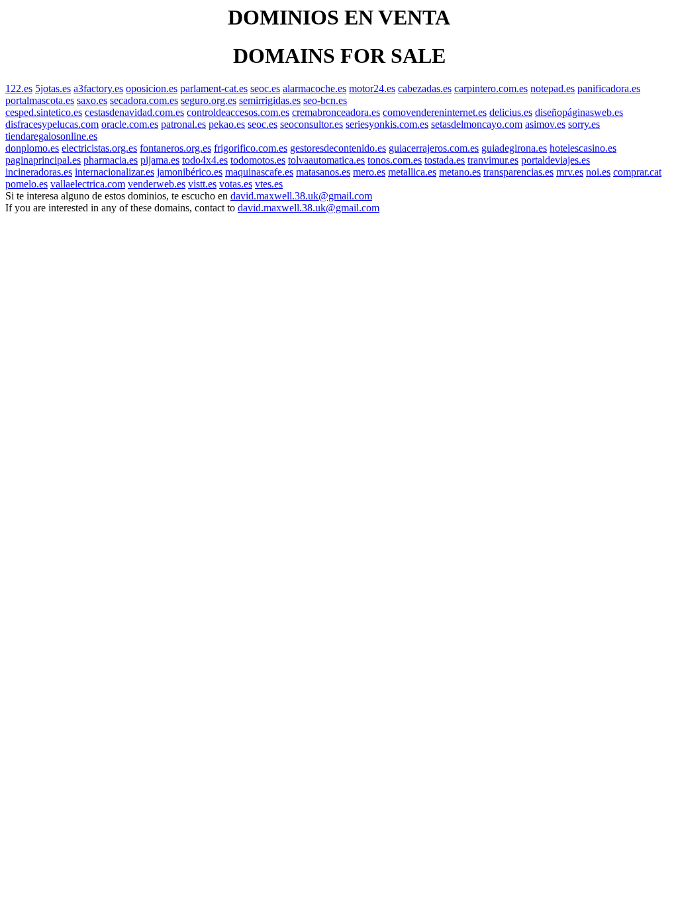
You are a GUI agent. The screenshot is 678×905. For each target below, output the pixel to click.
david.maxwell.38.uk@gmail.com (301, 195)
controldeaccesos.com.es (238, 112)
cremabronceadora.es (336, 112)
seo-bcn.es (325, 100)
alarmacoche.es (314, 88)
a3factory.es (98, 88)
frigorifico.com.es (250, 148)
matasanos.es (323, 172)
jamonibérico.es (189, 172)
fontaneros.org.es (175, 148)
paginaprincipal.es (43, 160)
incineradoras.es (38, 172)
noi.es (598, 172)
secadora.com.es (144, 100)
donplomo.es (32, 148)
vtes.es (269, 183)
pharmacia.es (110, 160)
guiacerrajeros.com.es (434, 148)
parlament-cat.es (214, 88)
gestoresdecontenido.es (338, 148)
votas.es (235, 183)
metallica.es (412, 172)
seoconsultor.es (311, 124)
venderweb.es (156, 183)
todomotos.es (257, 160)
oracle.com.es (129, 124)
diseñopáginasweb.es (579, 112)
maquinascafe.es (259, 172)
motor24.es (372, 88)
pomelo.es (26, 183)
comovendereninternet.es (435, 112)
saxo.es (92, 100)
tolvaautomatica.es (326, 160)
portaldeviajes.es (555, 160)
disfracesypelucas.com (52, 124)
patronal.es (183, 124)
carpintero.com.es (491, 88)
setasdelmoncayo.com (476, 124)
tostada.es (444, 160)
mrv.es (569, 172)
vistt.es (202, 183)
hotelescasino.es (583, 148)
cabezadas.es (425, 88)
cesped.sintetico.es (43, 112)
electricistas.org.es (99, 148)
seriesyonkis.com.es (387, 124)
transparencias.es (518, 172)
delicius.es (510, 112)
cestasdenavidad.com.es (134, 112)
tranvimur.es (492, 160)
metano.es (460, 172)
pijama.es (159, 160)
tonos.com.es (394, 160)
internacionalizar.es (114, 172)
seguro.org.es (208, 100)
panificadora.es (608, 88)
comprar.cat (637, 172)
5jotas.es (53, 88)
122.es (18, 88)
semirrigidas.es (270, 100)
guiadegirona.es (514, 148)
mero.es (369, 172)
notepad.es (552, 88)
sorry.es (584, 124)
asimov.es (545, 124)
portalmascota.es (39, 100)
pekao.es (227, 124)
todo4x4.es (205, 160)
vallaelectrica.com (87, 183)
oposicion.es (151, 88)
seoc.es (265, 88)
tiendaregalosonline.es (51, 136)
